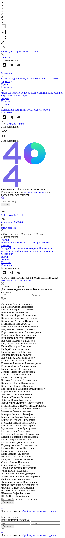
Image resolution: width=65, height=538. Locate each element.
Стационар (32, 109)
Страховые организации (14, 95)
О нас (4, 78)
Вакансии (6, 265)
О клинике (7, 73)
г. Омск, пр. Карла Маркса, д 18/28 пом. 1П (24, 51)
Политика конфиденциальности (35, 251)
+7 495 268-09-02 (14, 123)
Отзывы (20, 78)
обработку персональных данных (40, 511)
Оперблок (44, 109)
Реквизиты (44, 78)
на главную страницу (34, 192)
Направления (8, 109)
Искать (6, 205)
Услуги (5, 104)
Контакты (6, 112)
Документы (31, 78)
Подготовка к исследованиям (47, 92)
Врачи (4, 84)
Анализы (21, 109)
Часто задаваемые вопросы (15, 92)
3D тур (11, 78)
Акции (5, 98)
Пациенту (6, 87)
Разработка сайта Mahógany (16, 280)
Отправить (8, 502)
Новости (6, 101)
